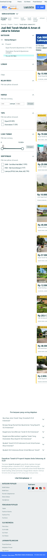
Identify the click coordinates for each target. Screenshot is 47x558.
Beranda (3, 24)
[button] (5, 2)
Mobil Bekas (6, 487)
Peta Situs (5, 526)
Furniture (5, 518)
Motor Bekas (6, 497)
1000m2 (16, 18)
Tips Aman (5, 550)
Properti (10, 24)
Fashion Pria (6, 515)
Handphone (5, 500)
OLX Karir (5, 532)
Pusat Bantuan (6, 544)
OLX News (5, 536)
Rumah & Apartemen (8, 493)
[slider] (2, 148)
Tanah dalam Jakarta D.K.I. (27, 24)
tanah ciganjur (23, 18)
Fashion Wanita (7, 511)
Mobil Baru (5, 490)
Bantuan (4, 555)
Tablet (4, 508)
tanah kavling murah (35, 19)
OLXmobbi (5, 529)
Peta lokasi (11, 555)
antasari (42, 18)
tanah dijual (9, 18)
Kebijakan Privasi (7, 547)
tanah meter (29, 18)
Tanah (16, 24)
